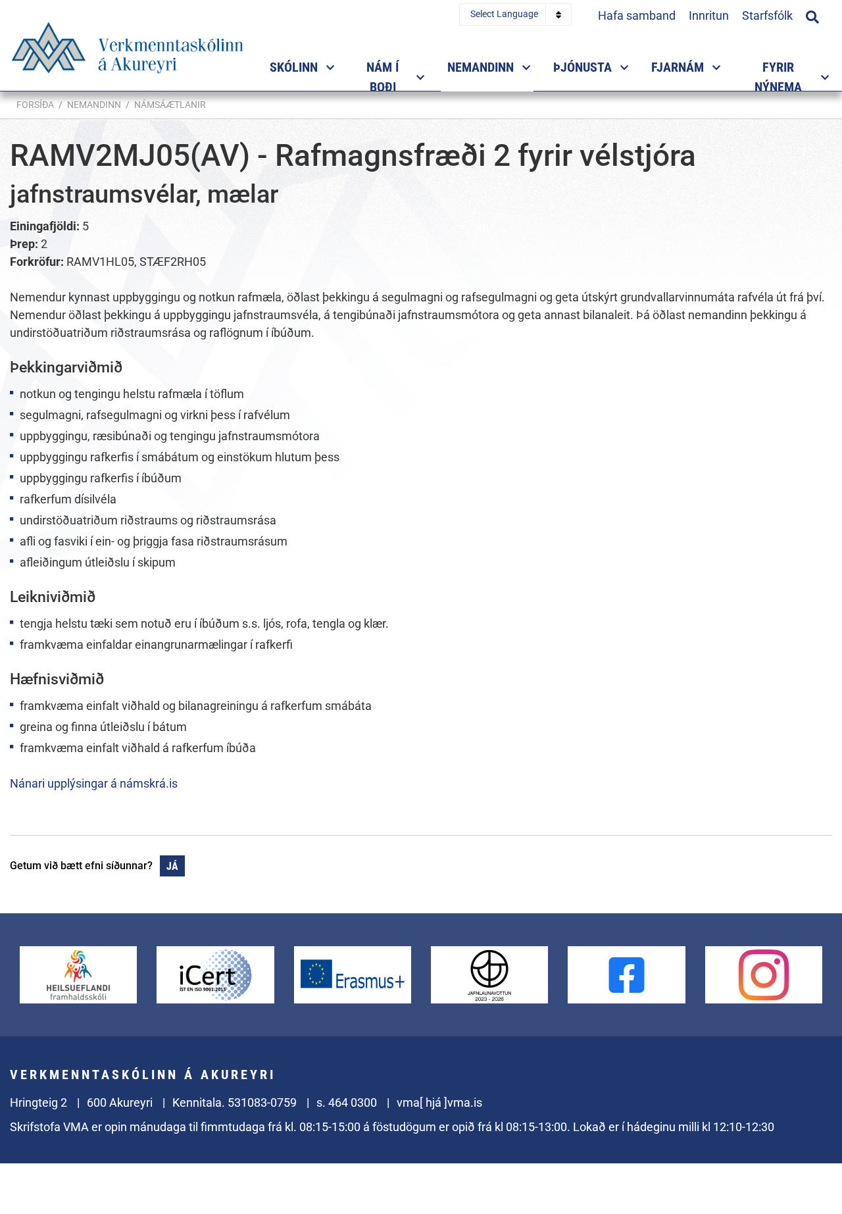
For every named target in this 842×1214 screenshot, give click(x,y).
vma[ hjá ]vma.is (439, 1102)
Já (172, 866)
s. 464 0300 (346, 1102)
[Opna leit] (812, 15)
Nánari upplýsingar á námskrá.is (94, 783)
